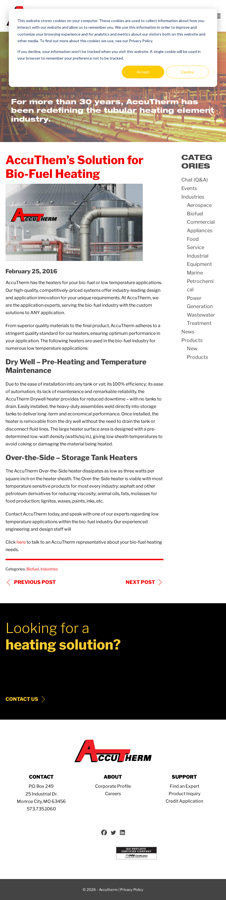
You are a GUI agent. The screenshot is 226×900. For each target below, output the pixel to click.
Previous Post (35, 582)
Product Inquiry (184, 793)
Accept (143, 72)
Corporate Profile (113, 786)
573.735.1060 (41, 808)
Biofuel (32, 569)
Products (192, 340)
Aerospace (199, 205)
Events (189, 188)
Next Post (140, 582)
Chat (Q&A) (194, 180)
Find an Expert (184, 786)
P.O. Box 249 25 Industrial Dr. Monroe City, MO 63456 (41, 794)
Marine (195, 273)
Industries (49, 569)
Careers (113, 793)
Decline (187, 72)
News (187, 332)
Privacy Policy (131, 889)
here (21, 542)
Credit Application (184, 801)
